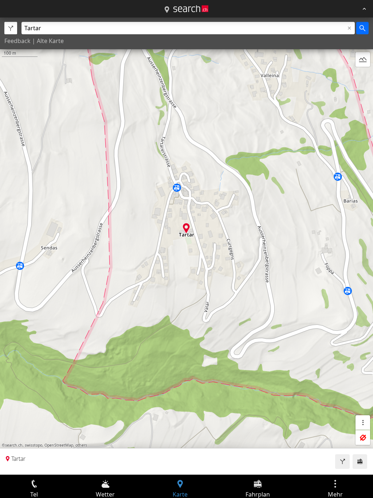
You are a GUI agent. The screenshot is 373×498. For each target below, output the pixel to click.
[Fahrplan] (360, 461)
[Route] (342, 461)
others (81, 445)
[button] (186, 228)
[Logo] (190, 8)
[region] (186, 246)
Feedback (17, 41)
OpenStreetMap (58, 445)
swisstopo (33, 445)
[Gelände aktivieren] (363, 59)
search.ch (14, 445)
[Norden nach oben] (363, 77)
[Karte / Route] (167, 9)
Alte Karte (50, 41)
